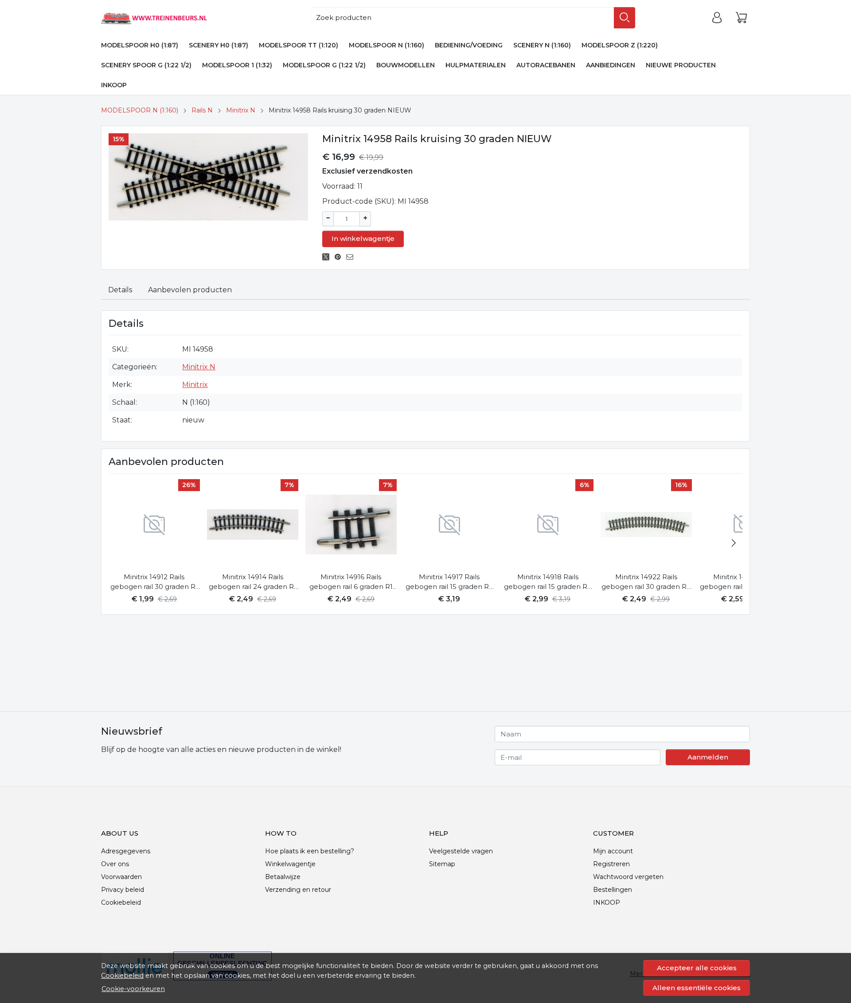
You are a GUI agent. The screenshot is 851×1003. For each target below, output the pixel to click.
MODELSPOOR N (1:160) (386, 45)
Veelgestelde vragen (461, 851)
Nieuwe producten (681, 65)
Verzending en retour (298, 890)
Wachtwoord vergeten (628, 877)
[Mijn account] (717, 17)
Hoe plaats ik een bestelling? (309, 851)
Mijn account (613, 851)
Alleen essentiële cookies (696, 988)
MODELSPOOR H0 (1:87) (139, 45)
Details (120, 290)
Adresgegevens (125, 851)
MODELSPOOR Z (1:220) (620, 45)
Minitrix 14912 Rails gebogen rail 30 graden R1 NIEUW (154, 582)
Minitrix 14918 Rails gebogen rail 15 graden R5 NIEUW (547, 582)
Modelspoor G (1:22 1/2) (324, 65)
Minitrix (195, 384)
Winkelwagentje (290, 864)
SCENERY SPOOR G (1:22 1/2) (146, 65)
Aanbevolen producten (190, 290)
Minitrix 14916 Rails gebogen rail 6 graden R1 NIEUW (351, 582)
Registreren (611, 864)
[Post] (328, 257)
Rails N (202, 110)
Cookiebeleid (122, 976)
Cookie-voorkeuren (133, 989)
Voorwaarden (121, 877)
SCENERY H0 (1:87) (218, 45)
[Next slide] (733, 543)
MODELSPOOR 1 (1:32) (237, 65)
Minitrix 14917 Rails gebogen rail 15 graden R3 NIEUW (449, 582)
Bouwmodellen (405, 65)
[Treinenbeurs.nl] (166, 17)
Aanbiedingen (610, 65)
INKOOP (114, 85)
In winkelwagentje (363, 238)
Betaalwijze (283, 877)
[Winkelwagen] (741, 17)
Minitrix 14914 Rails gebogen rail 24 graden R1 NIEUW (253, 582)
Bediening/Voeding (469, 45)
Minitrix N (240, 110)
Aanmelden (707, 757)
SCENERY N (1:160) (542, 45)
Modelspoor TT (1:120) (298, 45)
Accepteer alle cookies (697, 968)
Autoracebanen (545, 65)
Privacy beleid (122, 890)
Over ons (115, 864)
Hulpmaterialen (475, 65)
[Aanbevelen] (352, 257)
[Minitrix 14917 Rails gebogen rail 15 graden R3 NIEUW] (449, 524)
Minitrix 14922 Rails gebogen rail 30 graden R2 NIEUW (646, 582)
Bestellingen (612, 890)
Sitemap (442, 864)
